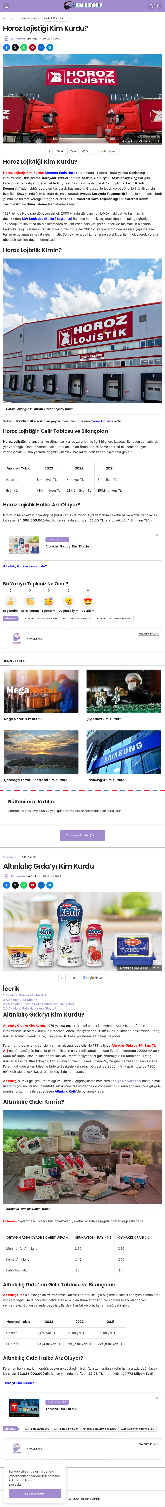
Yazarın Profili (148, 633)
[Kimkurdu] (18, 638)
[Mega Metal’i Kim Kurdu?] (41, 691)
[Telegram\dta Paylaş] (49, 47)
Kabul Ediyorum (35, 1493)
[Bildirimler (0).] (159, 6)
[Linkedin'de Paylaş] (41, 47)
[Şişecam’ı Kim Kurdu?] (124, 691)
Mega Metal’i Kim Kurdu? (23, 719)
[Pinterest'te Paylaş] (32, 47)
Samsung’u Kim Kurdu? (105, 780)
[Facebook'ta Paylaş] (6, 47)
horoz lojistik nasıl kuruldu (114, 618)
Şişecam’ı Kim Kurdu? (104, 719)
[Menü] (6, 6)
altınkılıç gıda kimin (66, 1428)
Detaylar (15, 1484)
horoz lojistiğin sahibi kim (41, 618)
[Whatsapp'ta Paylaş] (23, 47)
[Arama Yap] (151, 6)
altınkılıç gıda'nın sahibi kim (137, 1428)
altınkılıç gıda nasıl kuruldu (99, 1428)
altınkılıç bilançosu (37, 1428)
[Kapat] (157, 535)
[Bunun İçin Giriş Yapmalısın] (49, 151)
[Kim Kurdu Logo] (82, 6)
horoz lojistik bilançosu (77, 618)
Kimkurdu (18, 39)
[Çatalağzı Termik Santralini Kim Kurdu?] (41, 752)
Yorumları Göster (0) (80, 835)
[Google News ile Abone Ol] (106, 151)
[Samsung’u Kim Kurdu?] (124, 752)
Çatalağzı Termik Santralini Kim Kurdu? (35, 780)
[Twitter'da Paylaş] (15, 47)
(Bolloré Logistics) (58, 219)
